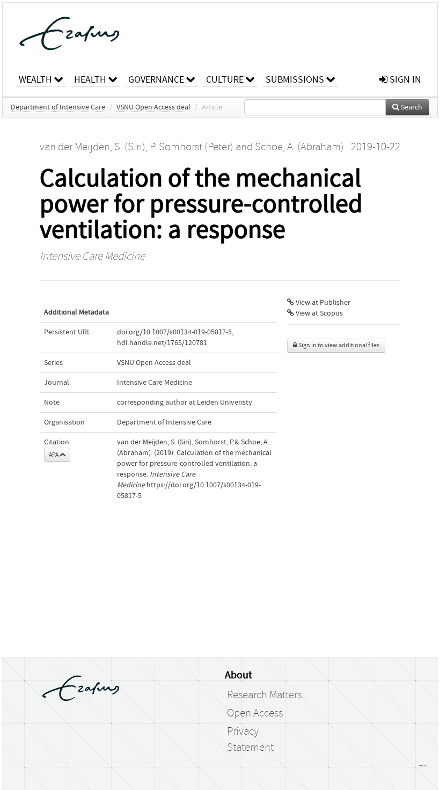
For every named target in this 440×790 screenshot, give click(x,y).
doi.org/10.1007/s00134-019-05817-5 (174, 332)
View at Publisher (322, 302)
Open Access (255, 713)
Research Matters (264, 695)
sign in (404, 79)
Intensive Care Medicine (92, 256)
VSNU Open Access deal (153, 107)
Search (410, 107)
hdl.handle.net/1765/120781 (162, 343)
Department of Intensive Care (58, 107)
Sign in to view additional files (338, 345)
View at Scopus (318, 313)
